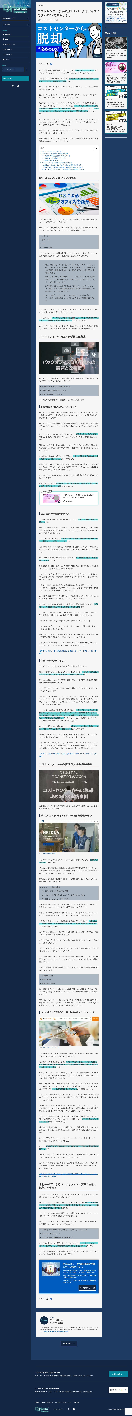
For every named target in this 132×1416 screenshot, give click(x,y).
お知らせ (76, 1402)
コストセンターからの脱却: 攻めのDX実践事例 (57, 163)
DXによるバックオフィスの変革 (52, 151)
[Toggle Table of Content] (94, 148)
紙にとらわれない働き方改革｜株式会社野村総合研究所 (63, 165)
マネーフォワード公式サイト (51, 1047)
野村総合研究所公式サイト (50, 853)
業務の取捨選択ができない (54, 160)
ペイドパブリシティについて (63, 1402)
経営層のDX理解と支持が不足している (57, 156)
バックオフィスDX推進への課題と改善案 (55, 153)
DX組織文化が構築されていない (55, 158)
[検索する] (26, 69)
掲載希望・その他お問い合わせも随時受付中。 (57, 1331)
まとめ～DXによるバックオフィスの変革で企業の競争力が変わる (63, 169)
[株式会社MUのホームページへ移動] (118, 1390)
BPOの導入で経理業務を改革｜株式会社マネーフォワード (64, 167)
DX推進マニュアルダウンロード (44, 1402)
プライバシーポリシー (58, 1409)
